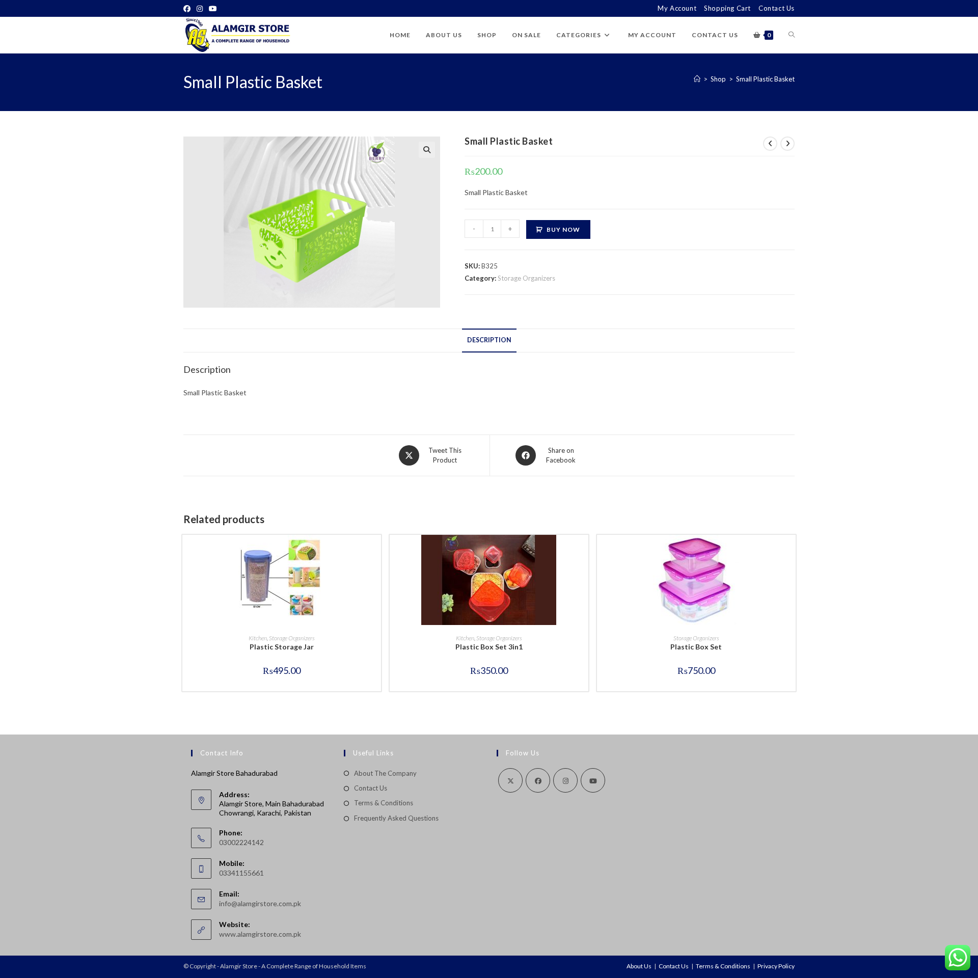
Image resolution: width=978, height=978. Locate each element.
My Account (677, 8)
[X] (510, 780)
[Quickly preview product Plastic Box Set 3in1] (583, 552)
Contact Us (776, 8)
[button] (427, 150)
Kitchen (258, 638)
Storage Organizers (526, 278)
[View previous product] (770, 144)
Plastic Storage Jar (282, 646)
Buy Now (563, 229)
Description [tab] (489, 340)
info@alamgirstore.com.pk (260, 903)
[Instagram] (200, 9)
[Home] (697, 79)
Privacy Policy (776, 966)
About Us (639, 966)
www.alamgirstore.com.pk (260, 934)
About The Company (385, 773)
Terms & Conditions (383, 803)
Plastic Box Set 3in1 (489, 646)
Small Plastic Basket (765, 79)
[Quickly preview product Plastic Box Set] (790, 552)
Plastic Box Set (696, 646)
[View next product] (787, 144)
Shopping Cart (727, 8)
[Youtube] (213, 9)
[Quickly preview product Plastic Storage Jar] (376, 552)
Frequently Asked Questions (396, 818)
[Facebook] (188, 9)
